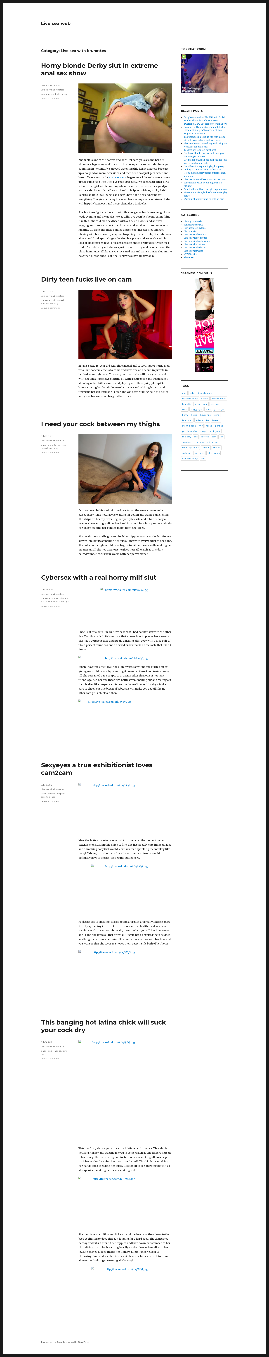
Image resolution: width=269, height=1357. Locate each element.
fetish (44, 793)
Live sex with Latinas (194, 244)
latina (65, 1051)
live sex (51, 793)
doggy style (196, 409)
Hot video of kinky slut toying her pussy (204, 166)
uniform (206, 447)
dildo (53, 300)
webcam (186, 453)
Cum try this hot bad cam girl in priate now (205, 189)
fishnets (64, 598)
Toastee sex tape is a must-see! (200, 150)
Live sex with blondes (195, 234)
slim (221, 436)
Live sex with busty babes (197, 241)
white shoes (213, 453)
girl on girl (219, 409)
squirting (186, 442)
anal (43, 94)
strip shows (212, 442)
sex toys (205, 436)
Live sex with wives (193, 251)
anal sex (50, 94)
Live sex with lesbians (195, 247)
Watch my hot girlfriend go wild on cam (204, 199)
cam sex (61, 445)
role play (54, 303)
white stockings (190, 458)
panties (45, 303)
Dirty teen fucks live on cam (86, 279)
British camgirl (219, 398)
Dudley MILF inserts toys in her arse (202, 169)
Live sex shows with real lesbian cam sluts (205, 179)
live (43, 1054)
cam (205, 404)
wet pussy (54, 448)
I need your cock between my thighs (100, 424)
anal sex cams (118, 177)
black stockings (190, 398)
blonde (204, 398)
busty (197, 404)
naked (60, 300)
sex (43, 797)
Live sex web (56, 23)
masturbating (189, 426)
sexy (214, 436)
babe (44, 445)
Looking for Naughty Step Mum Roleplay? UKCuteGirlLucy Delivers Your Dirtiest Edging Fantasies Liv (205, 130)
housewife (205, 415)
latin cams (187, 420)
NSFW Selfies (190, 254)
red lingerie (214, 431)
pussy (203, 431)
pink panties (52, 601)
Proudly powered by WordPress (73, 1342)
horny (185, 415)
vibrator (216, 447)
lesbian (199, 420)
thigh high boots (190, 447)
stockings (63, 601)
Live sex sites (190, 231)
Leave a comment (50, 98)
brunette (45, 300)
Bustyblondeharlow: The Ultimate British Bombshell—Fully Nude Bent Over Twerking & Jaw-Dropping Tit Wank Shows (205, 120)
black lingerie (54, 1051)
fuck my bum (61, 94)
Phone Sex (189, 257)
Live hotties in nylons (194, 228)
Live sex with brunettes (52, 89)
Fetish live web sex (193, 224)
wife (203, 458)
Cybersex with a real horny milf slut (98, 577)
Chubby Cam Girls (193, 221)
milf (43, 601)
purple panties (189, 431)
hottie (194, 415)
